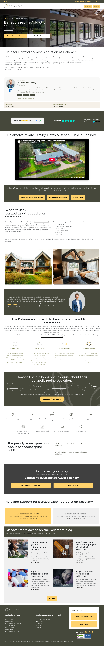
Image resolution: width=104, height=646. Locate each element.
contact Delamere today (76, 394)
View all (52, 598)
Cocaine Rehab (10, 625)
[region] (52, 267)
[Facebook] (4, 2)
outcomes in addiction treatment (52, 337)
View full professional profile (25, 98)
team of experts (22, 67)
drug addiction (31, 228)
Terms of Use (40, 641)
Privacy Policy (31, 641)
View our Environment (58, 197)
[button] (27, 121)
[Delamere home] (13, 6)
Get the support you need (31, 485)
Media (61, 641)
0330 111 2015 (87, 1)
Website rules (48, 641)
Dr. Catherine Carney (26, 83)
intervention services (59, 388)
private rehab (8, 30)
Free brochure (39, 36)
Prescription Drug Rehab (13, 623)
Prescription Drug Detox (13, 631)
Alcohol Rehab (10, 619)
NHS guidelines (25, 533)
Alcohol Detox (9, 627)
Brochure (88, 6)
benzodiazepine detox (68, 61)
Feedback (56, 641)
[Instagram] (6, 2)
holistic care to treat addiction (52, 328)
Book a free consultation (15, 36)
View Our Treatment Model (32, 197)
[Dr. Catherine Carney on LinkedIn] (10, 90)
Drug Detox (9, 629)
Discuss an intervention (52, 399)
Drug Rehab (9, 621)
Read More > (35, 563)
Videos (66, 641)
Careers (71, 641)
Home (6, 18)
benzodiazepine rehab (41, 222)
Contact (96, 6)
